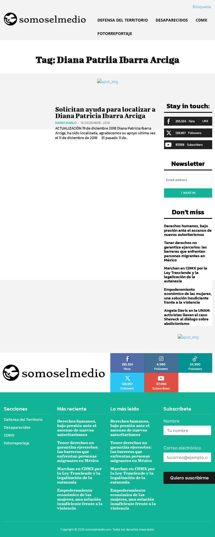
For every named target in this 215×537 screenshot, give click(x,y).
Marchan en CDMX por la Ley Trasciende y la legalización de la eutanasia (185, 274)
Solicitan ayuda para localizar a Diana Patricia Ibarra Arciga (105, 112)
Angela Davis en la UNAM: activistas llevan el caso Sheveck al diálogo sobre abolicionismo (187, 317)
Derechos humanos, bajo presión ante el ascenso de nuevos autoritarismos (188, 230)
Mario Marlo (65, 122)
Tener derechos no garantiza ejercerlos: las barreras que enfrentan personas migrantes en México (185, 251)
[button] (195, 6)
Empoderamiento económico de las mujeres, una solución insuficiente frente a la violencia (188, 296)
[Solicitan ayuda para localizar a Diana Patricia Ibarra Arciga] (26, 123)
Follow (161, 355)
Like (205, 121)
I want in (188, 193)
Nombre (171, 421)
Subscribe (161, 374)
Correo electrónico (182, 448)
